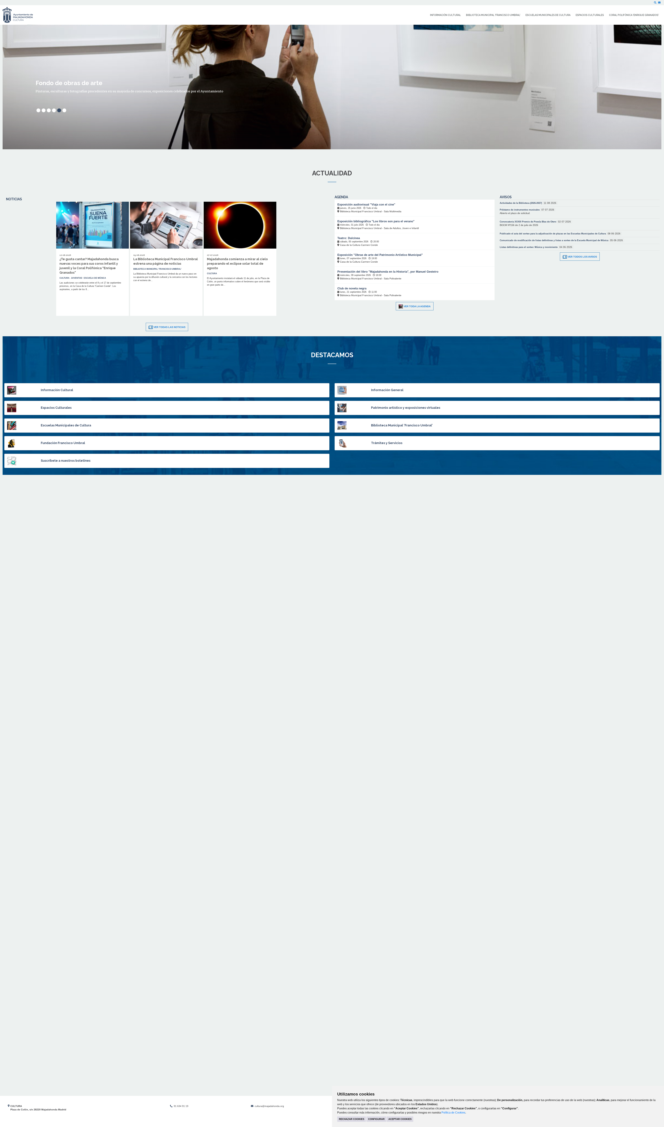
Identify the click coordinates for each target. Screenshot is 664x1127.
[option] (332, 87)
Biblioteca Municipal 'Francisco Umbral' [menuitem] (493, 15)
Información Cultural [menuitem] (445, 15)
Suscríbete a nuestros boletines (65, 460)
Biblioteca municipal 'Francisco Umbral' (157, 269)
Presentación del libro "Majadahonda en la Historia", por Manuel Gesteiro (387, 271)
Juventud (76, 278)
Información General (387, 390)
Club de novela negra (351, 288)
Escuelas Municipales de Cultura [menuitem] (547, 15)
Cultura (64, 278)
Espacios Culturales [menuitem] (590, 15)
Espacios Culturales (56, 407)
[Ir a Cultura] (20, 15)
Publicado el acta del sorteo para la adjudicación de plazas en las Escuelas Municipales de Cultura (553, 233)
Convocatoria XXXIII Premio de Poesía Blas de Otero (528, 221)
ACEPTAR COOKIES (400, 1119)
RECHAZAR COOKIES (351, 1119)
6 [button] (64, 110)
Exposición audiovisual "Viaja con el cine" (366, 204)
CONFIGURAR (376, 1119)
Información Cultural (57, 390)
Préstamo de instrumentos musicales (520, 209)
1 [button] (38, 110)
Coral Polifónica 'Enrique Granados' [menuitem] (634, 15)
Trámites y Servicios (386, 443)
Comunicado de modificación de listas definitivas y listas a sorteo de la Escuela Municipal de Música (554, 240)
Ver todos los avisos (582, 256)
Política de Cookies (453, 1112)
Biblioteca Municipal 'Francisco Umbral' (402, 425)
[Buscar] (655, 2)
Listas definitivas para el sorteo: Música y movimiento (529, 247)
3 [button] (49, 110)
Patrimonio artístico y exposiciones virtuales (405, 407)
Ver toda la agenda (417, 306)
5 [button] (59, 110)
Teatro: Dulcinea (348, 238)
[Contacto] (659, 2)
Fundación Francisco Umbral (63, 443)
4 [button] (54, 110)
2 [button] (43, 110)
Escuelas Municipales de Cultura (66, 425)
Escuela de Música (95, 278)
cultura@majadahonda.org (269, 1106)
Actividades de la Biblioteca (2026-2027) (521, 203)
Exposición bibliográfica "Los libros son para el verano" (375, 221)
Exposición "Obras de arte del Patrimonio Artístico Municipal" (380, 255)
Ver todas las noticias (169, 327)
